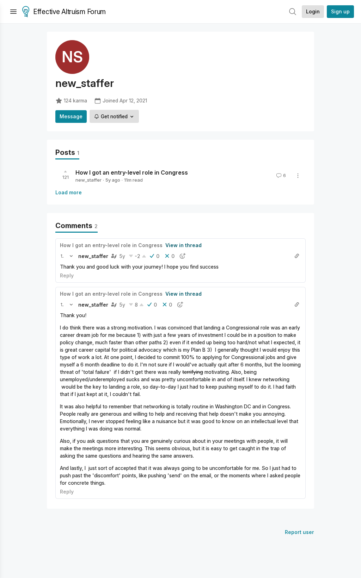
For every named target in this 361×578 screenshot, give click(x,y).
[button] (62, 256)
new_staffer (88, 180)
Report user (299, 532)
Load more (68, 192)
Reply (67, 275)
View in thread (183, 245)
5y (122, 256)
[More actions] (297, 175)
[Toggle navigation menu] (13, 11)
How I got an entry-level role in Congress (131, 172)
